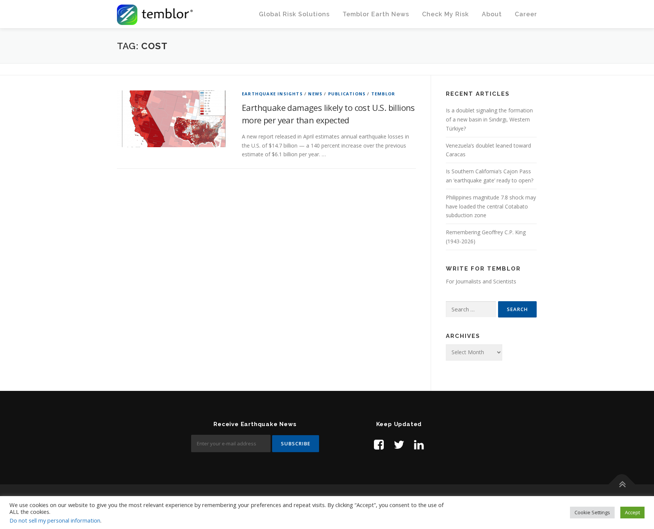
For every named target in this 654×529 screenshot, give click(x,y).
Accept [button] (632, 512)
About (492, 14)
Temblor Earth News (376, 14)
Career (526, 14)
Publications (347, 93)
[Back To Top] (622, 484)
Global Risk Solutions (294, 14)
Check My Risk (445, 14)
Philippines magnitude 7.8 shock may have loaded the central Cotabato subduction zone (491, 206)
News (315, 93)
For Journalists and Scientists (481, 281)
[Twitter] (399, 444)
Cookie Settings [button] (592, 512)
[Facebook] (379, 444)
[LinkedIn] (419, 444)
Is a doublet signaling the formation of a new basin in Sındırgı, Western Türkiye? (489, 119)
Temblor (383, 93)
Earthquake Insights (272, 93)
